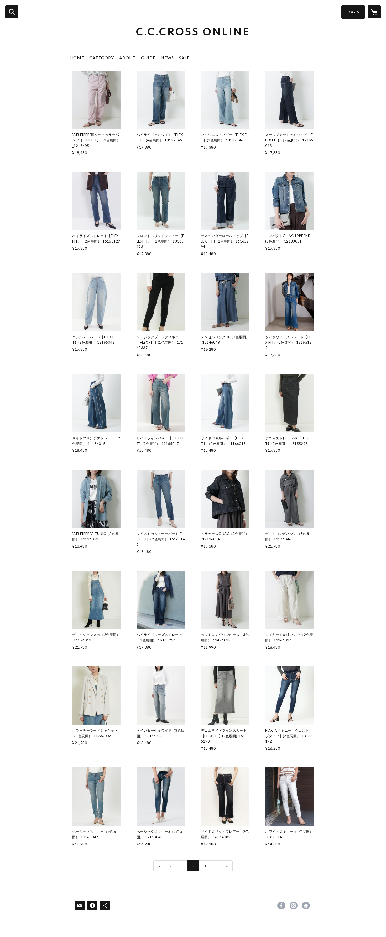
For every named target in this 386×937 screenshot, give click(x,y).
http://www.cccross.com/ (306, 905)
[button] (353, 12)
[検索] (11, 11)
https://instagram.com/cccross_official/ (294, 905)
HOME (77, 57)
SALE (184, 57)
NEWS (167, 57)
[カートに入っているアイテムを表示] (374, 11)
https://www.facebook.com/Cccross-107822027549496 (281, 905)
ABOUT (127, 57)
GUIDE (148, 57)
